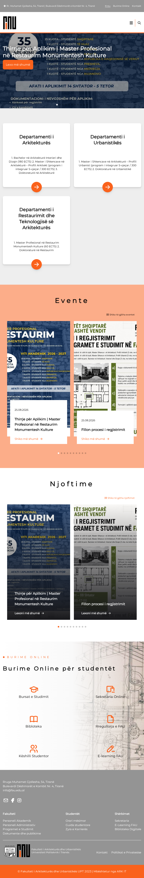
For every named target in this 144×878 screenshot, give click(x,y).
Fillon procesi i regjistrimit (103, 430)
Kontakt (102, 852)
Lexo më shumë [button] (18, 64)
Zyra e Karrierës (76, 829)
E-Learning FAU (126, 825)
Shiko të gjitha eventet (122, 314)
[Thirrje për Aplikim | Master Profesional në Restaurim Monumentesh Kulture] (38, 378)
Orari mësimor (76, 820)
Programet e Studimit (18, 829)
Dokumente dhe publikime (22, 833)
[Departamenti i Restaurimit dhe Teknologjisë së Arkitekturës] (36, 264)
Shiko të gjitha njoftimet (121, 498)
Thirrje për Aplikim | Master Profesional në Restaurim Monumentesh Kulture (57, 52)
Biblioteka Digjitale (128, 829)
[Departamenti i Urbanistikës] (107, 187)
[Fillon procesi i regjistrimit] (105, 378)
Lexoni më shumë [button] (27, 613)
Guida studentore (78, 825)
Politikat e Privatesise (126, 852)
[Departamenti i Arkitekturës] (36, 187)
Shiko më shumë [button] (26, 439)
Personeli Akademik (17, 820)
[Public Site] (10, 23)
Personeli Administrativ (19, 825)
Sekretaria (122, 820)
